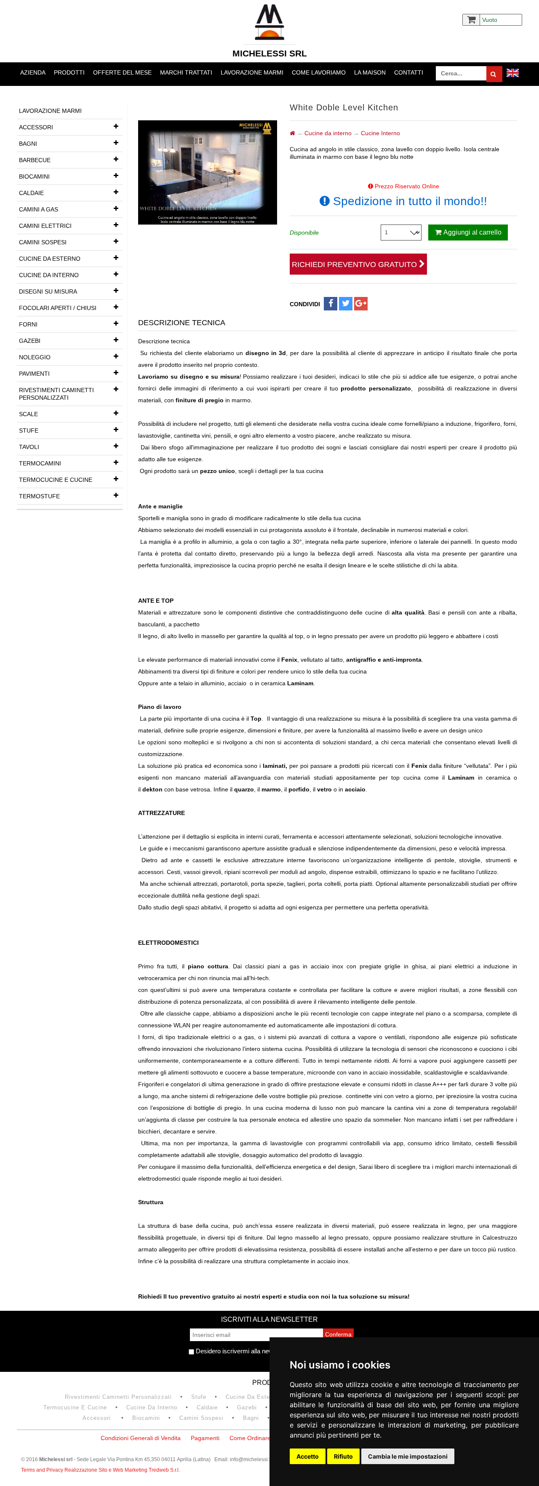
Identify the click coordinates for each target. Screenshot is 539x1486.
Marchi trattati (186, 72)
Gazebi (29, 340)
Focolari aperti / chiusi (57, 308)
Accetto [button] (307, 1456)
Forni (28, 324)
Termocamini (40, 463)
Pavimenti (34, 373)
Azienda (32, 72)
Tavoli (29, 447)
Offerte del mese (122, 72)
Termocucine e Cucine (55, 479)
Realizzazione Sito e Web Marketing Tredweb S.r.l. (122, 1470)
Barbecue (35, 160)
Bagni (28, 143)
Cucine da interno (49, 275)
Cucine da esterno (49, 258)
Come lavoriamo (319, 72)
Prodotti (69, 72)
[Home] (292, 133)
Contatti (408, 72)
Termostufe (39, 496)
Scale (28, 414)
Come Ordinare (250, 1438)
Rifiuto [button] (343, 1456)
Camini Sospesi (43, 242)
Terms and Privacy (42, 1470)
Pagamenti (205, 1438)
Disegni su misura (48, 291)
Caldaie (31, 193)
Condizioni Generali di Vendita (141, 1438)
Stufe (28, 430)
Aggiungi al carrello (472, 232)
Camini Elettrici (45, 225)
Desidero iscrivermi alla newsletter (242, 1351)
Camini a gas (38, 209)
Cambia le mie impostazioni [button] (408, 1456)
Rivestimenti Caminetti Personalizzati (56, 394)
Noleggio (35, 357)
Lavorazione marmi (252, 72)
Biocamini (34, 176)
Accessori (36, 127)
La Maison (370, 72)
